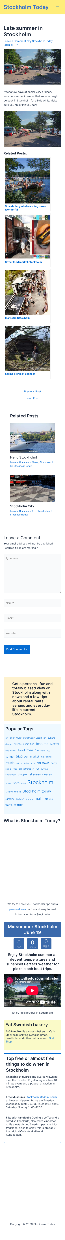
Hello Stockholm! (23, 457)
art (6, 737)
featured (42, 744)
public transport (26, 769)
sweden (20, 799)
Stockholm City (22, 506)
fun (37, 750)
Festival (54, 744)
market (34, 756)
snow (8, 783)
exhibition (28, 743)
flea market (10, 750)
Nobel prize (29, 763)
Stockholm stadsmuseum (41, 1097)
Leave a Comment (15, 41)
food (21, 750)
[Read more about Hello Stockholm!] (32, 438)
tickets (49, 799)
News (35, 462)
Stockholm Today (26, 7)
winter (18, 805)
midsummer (46, 757)
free (30, 750)
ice (48, 750)
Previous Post (32, 391)
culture (51, 737)
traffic (8, 805)
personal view (17, 909)
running (44, 769)
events (17, 744)
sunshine (9, 799)
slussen (47, 774)
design (8, 744)
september (10, 774)
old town (42, 763)
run (38, 768)
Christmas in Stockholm (34, 738)
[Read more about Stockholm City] (32, 488)
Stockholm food (13, 791)
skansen (35, 774)
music (9, 763)
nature (19, 763)
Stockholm (45, 462)
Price (15, 769)
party (54, 763)
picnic (8, 769)
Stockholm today (37, 791)
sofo (16, 783)
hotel (43, 750)
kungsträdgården (17, 756)
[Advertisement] (32, 859)
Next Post (33, 398)
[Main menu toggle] (57, 7)
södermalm (35, 798)
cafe (18, 737)
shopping (23, 774)
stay (23, 783)
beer (12, 737)
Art (33, 511)
